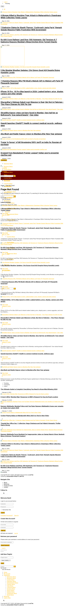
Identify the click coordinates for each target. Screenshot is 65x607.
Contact (6, 487)
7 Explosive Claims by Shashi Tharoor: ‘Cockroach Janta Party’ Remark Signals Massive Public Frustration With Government (31, 28)
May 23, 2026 (5, 215)
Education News (8, 172)
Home (5, 175)
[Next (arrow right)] (2, 551)
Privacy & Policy (8, 485)
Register (7, 212)
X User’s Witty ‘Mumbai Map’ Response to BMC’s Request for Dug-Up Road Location (29, 397)
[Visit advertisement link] (12, 65)
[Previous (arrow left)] (1, 551)
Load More (3, 160)
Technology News (12, 253)
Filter (2, 6)
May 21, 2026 (5, 254)
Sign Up (16, 515)
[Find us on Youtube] (1, 277)
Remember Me (7, 510)
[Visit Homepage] (4, 168)
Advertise (6, 484)
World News (10, 595)
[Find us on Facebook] (5, 277)
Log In (16, 533)
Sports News (10, 590)
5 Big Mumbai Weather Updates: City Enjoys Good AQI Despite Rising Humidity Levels (30, 265)
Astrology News (8, 163)
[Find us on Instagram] (2, 277)
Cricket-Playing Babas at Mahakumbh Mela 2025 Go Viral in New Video (25, 416)
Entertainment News (9, 175)
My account (7, 180)
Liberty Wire (7, 598)
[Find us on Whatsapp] (7, 277)
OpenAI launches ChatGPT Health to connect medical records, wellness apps (27, 354)
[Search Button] (15, 288)
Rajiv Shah (5, 213)
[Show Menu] (1, 173)
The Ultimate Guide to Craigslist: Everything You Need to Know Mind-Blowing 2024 (29, 389)
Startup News (11, 592)
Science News (11, 236)
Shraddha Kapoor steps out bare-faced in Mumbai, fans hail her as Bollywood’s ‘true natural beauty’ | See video (29, 114)
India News (10, 586)
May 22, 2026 (5, 234)
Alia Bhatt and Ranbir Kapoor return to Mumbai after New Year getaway (31, 134)
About (5, 482)
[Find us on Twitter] (4, 277)
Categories (7, 575)
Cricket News (7, 169)
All (4, 9)
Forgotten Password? (7, 515)
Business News (8, 166)
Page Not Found (10, 185)
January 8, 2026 (6, 306)
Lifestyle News (8, 183)
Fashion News (11, 584)
